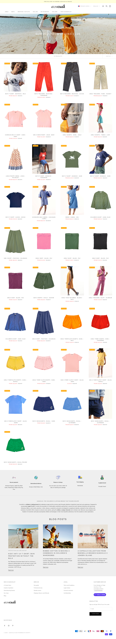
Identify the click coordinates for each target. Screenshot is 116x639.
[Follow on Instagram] (8, 625)
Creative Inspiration (8, 588)
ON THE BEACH (45, 11)
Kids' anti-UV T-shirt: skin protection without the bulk (21, 556)
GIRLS (6, 11)
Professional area (38, 588)
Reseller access (37, 590)
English (95, 6)
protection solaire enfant (17, 550)
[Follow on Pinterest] (13, 625)
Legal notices (67, 588)
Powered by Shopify (24, 632)
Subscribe (95, 614)
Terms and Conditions (69, 585)
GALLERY (54, 11)
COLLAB (35, 11)
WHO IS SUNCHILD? (66, 11)
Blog (5, 595)
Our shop (6, 593)
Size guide (36, 585)
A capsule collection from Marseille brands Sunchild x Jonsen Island (93, 553)
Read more (11, 570)
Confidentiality (67, 593)
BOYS (13, 11)
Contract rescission (68, 590)
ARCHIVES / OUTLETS (24, 11)
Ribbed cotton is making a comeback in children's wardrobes (56, 553)
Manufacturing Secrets (9, 590)
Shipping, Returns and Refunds (41, 593)
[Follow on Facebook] (4, 625)
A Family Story (7, 585)
